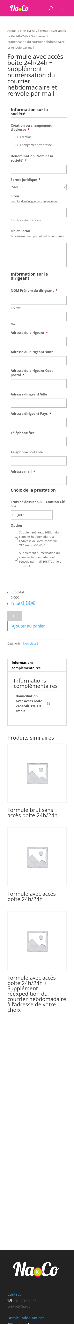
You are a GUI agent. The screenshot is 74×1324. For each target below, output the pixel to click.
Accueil (12, 31)
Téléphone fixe (23, 433)
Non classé (27, 31)
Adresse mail (23, 471)
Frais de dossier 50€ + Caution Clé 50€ (38, 504)
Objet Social (20, 231)
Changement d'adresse (36, 145)
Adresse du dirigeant (29, 333)
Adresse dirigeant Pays (31, 413)
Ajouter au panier (28, 626)
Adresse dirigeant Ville (29, 394)
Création (26, 137)
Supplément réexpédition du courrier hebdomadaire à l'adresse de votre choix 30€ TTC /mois (39, 538)
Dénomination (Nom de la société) (32, 158)
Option (16, 525)
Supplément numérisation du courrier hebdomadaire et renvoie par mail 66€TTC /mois (40, 559)
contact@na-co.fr (20, 1306)
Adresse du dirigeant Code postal (32, 373)
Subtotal (17, 592)
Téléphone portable (27, 452)
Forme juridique (25, 180)
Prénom (16, 307)
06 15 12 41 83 (25, 1301)
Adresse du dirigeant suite (32, 352)
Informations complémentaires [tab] (26, 665)
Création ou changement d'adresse (31, 127)
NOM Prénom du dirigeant (34, 290)
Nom (14, 324)
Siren (15, 196)
